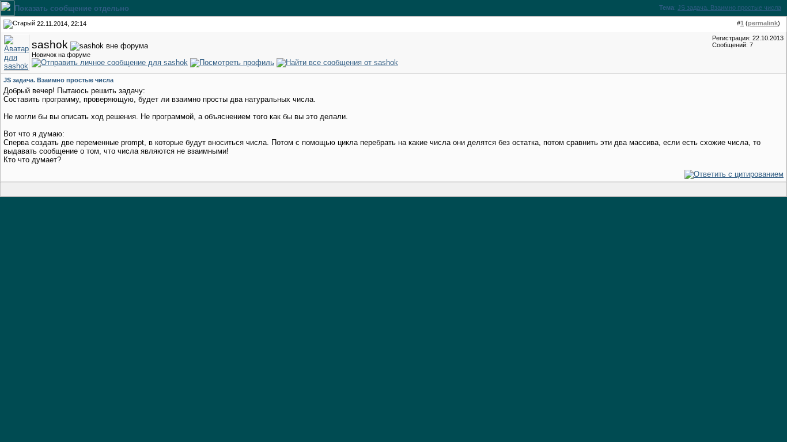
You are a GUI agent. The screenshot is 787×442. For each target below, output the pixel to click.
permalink (763, 23)
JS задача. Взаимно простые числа (729, 7)
